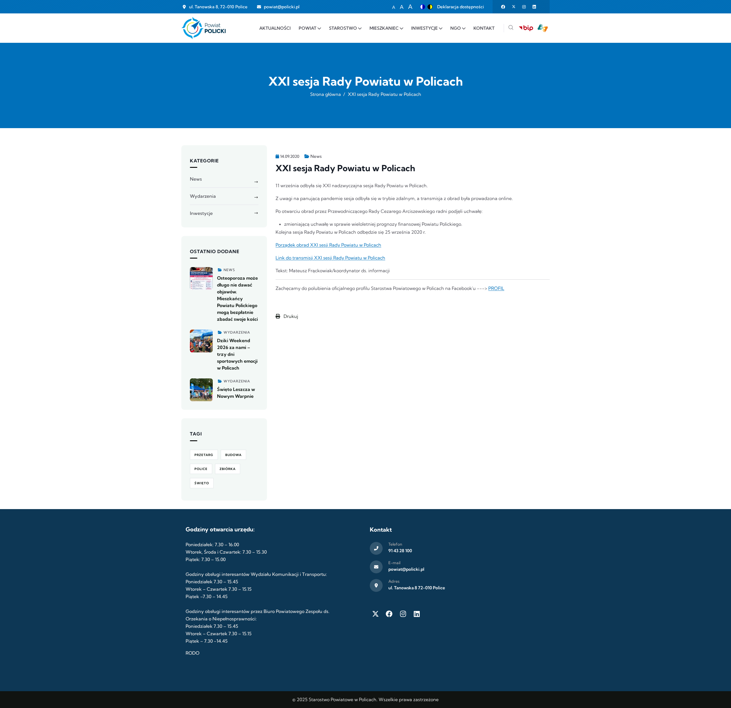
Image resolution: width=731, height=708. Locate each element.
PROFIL (496, 288)
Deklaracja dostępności (460, 6)
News (316, 156)
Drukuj (290, 316)
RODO (192, 653)
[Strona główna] (203, 28)
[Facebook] (389, 614)
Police (201, 469)
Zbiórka (228, 469)
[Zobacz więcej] (201, 278)
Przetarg (203, 455)
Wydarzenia (203, 196)
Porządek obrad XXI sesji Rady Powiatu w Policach (328, 245)
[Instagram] (403, 614)
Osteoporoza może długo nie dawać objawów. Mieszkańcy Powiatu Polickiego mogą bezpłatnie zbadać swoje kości (237, 298)
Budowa (233, 455)
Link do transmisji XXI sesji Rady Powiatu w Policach (330, 258)
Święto (201, 483)
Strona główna (325, 94)
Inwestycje (201, 213)
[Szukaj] (511, 28)
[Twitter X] (375, 614)
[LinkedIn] (416, 614)
